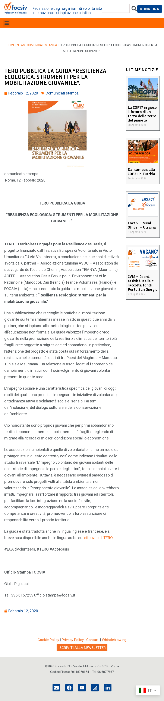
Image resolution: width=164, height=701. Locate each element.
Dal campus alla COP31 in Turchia (141, 171)
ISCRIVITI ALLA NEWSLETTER (82, 647)
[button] (6, 23)
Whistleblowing (114, 640)
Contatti (92, 640)
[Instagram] (95, 687)
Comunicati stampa (42, 45)
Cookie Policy (48, 640)
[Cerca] (134, 10)
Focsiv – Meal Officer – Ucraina (142, 224)
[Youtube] (82, 687)
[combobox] (116, 8)
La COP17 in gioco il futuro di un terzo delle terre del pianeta (142, 113)
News (21, 45)
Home (11, 45)
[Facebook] (69, 687)
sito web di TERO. (98, 537)
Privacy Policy (73, 640)
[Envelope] (56, 687)
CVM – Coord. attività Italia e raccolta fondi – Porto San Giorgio (143, 283)
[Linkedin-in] (107, 687)
